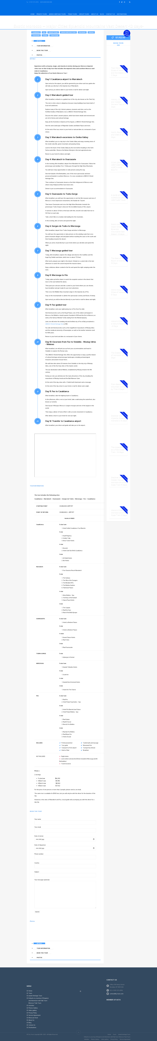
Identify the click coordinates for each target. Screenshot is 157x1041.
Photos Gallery (33, 1008)
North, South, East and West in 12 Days (119, 134)
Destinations (32, 1027)
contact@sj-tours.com (116, 994)
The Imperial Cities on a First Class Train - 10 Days (119, 449)
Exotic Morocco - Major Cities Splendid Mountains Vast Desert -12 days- (118, 229)
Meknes (91, 32)
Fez (44, 32)
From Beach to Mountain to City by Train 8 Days (118, 386)
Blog (30, 1022)
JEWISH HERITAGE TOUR (68, 32)
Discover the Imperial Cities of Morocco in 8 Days (119, 418)
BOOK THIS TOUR (42, 953)
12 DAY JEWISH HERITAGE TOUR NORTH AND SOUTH (118, 166)
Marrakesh (82, 32)
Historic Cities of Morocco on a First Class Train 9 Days (119, 512)
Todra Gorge (54, 35)
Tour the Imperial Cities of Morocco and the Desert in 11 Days (118, 71)
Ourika (45, 35)
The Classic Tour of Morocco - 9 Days (118, 354)
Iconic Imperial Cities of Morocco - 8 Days (119, 291)
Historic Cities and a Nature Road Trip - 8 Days (119, 323)
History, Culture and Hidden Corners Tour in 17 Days (118, 103)
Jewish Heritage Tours (35, 996)
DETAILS (39, 943)
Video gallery (33, 1010)
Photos (39, 957)
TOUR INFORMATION (43, 948)
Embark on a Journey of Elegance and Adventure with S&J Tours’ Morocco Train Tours (39, 1000)
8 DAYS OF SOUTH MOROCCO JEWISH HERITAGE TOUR (119, 197)
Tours (30, 993)
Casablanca (36, 32)
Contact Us (32, 1025)
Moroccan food (33, 1018)
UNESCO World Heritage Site (54, 324)
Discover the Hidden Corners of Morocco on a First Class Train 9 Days (119, 481)
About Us (31, 1020)
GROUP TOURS (53, 32)
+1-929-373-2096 (34, 2)
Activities (31, 1005)
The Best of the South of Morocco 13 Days (118, 260)
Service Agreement (35, 1015)
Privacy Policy (33, 1013)
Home (30, 991)
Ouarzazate (36, 35)
